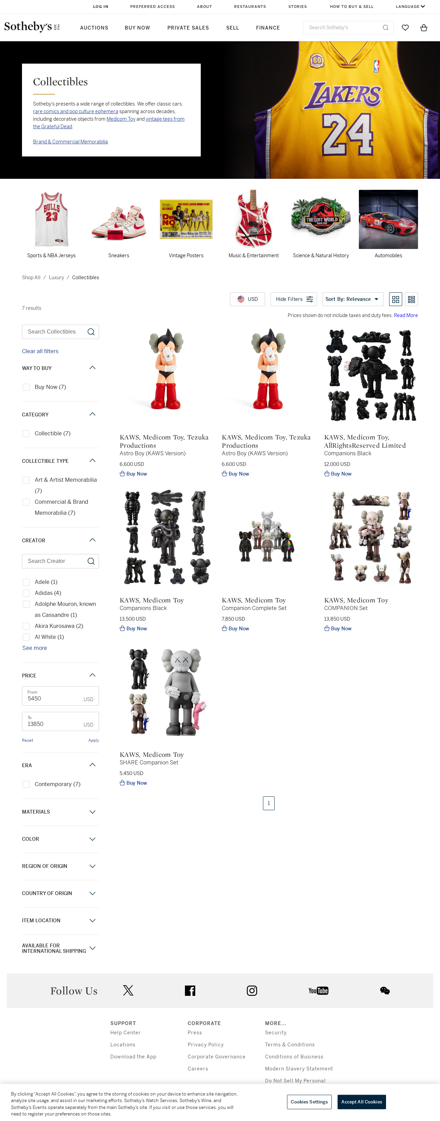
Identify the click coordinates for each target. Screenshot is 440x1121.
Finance (268, 28)
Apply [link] (93, 740)
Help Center (125, 1033)
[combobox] (348, 27)
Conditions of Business (294, 1057)
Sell (232, 28)
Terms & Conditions (290, 1045)
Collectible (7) (52, 433)
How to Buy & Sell (352, 6)
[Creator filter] (92, 541)
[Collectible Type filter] (92, 461)
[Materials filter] (92, 812)
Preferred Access (152, 6)
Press (195, 1033)
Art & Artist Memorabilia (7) (66, 485)
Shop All (31, 277)
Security (276, 1033)
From (32, 692)
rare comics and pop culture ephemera (75, 111)
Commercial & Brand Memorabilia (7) (61, 507)
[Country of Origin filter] (92, 894)
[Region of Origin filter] (92, 866)
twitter (128, 990)
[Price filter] (92, 676)
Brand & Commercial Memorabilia (70, 142)
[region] (220, 1102)
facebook (190, 991)
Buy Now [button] (137, 28)
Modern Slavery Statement (299, 1069)
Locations (122, 1045)
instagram (252, 991)
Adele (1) (46, 582)
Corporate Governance (217, 1057)
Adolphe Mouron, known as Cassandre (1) (65, 609)
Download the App (133, 1057)
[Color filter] (92, 839)
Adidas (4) (48, 593)
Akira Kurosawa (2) (59, 626)
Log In (101, 6)
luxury (56, 277)
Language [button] (408, 6)
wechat (385, 990)
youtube (319, 991)
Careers (198, 1069)
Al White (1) (49, 637)
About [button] (204, 6)
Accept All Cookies (361, 1102)
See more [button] (34, 648)
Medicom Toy (121, 119)
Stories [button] (297, 6)
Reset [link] (27, 740)
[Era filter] (92, 766)
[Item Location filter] (92, 921)
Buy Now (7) (50, 387)
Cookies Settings (309, 1102)
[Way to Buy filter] (92, 368)
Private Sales (188, 28)
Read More (406, 315)
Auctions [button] (94, 28)
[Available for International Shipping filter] (92, 948)
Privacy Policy (206, 1045)
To (30, 717)
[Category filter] (92, 415)
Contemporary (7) (57, 784)
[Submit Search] (385, 27)
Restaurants (250, 6)
